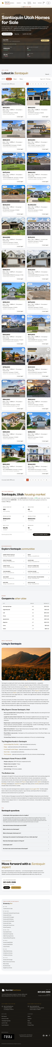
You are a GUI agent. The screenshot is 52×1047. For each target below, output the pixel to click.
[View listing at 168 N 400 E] (38, 226)
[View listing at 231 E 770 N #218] (13, 388)
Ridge (5, 747)
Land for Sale (4, 1022)
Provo (4, 616)
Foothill (6, 749)
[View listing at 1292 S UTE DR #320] (38, 356)
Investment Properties (8, 933)
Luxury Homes (6, 946)
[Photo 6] (16, 104)
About (34, 2)
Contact (40, 2)
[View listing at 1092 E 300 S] (13, 356)
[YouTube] (46, 1035)
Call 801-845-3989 (26, 34)
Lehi (4, 612)
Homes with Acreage (7, 959)
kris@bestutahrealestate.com (44, 995)
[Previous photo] (3, 96)
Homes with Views (7, 923)
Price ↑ (15, 79)
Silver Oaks (7, 752)
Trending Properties (6, 1020)
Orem (4, 625)
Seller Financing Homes (8, 935)
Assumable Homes (7, 931)
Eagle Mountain (6, 609)
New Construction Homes (9, 961)
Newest (9, 79)
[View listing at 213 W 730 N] (13, 96)
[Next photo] (23, 96)
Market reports (29, 3)
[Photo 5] (14, 104)
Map (25, 2)
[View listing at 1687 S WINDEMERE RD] (13, 453)
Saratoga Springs (7, 606)
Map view (17, 34)
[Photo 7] (17, 104)
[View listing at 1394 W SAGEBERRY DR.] (13, 161)
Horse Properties (7, 927)
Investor (19, 2)
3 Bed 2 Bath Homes (7, 951)
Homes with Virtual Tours (8, 925)
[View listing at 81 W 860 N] (13, 291)
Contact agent (20, 116)
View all (47, 74)
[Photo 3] (11, 104)
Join (48, 2)
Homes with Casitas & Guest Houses (11, 913)
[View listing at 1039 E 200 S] (13, 421)
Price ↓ (21, 79)
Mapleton (5, 622)
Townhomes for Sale (7, 908)
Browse (12, 2)
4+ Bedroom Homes (7, 953)
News (29, 1020)
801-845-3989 (44, 992)
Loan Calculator (5, 1025)
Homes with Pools (7, 915)
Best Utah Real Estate (9, 1043)
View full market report (41, 534)
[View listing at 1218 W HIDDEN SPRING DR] (38, 259)
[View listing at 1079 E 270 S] (38, 388)
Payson (37, 690)
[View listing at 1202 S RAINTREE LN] (13, 129)
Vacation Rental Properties (9, 937)
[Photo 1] (8, 104)
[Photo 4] (13, 104)
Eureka (37, 783)
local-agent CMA (34, 789)
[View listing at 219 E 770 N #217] (38, 129)
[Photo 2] (9, 104)
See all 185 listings (7, 34)
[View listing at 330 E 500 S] (38, 291)
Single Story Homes (7, 967)
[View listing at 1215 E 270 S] (13, 226)
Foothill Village (14, 749)
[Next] (49, 84)
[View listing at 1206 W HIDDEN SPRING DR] (13, 259)
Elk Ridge (4, 783)
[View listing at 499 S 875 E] (38, 194)
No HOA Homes (6, 965)
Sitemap (29, 1022)
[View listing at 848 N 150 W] (38, 421)
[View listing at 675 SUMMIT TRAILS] (38, 161)
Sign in (44, 3)
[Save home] (23, 90)
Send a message (16, 887)
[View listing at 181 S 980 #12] (38, 96)
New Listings (6, 963)
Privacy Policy (31, 1025)
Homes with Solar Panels (8, 921)
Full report (45, 40)
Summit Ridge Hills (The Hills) (11, 744)
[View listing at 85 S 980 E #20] (13, 194)
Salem (4, 628)
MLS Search (4, 1016)
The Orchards (7, 754)
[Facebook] (43, 1035)
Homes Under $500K (8, 944)
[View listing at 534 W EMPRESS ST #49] (13, 323)
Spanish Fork (6, 619)
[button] (25, 84)
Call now (7, 887)
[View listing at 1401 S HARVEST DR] (38, 453)
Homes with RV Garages (8, 917)
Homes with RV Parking (8, 919)
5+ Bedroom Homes (7, 955)
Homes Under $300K (8, 942)
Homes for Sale (5, 1018)
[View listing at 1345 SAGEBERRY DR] (38, 323)
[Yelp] (49, 1035)
